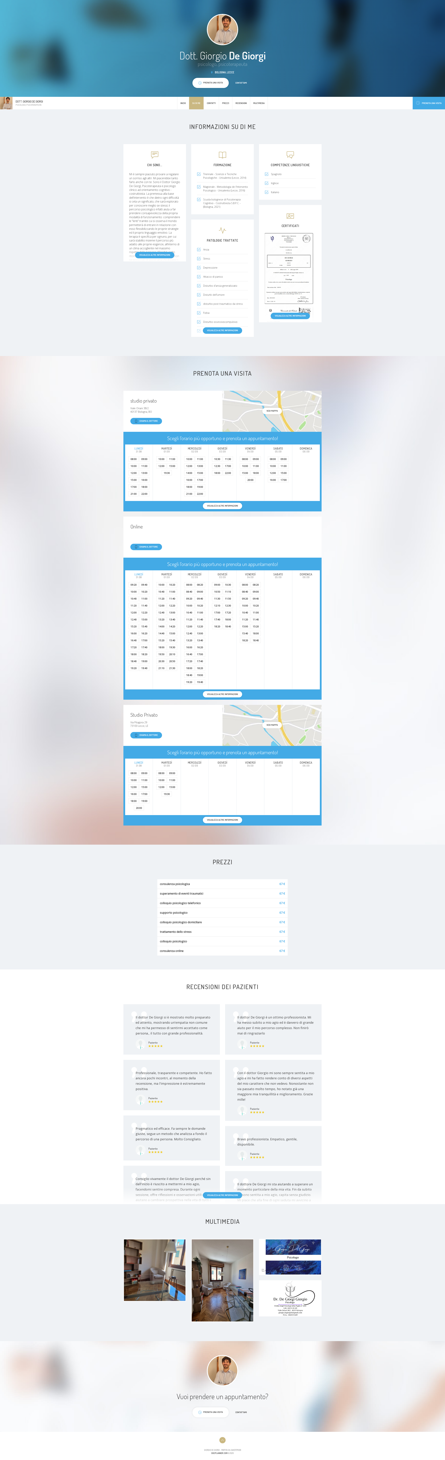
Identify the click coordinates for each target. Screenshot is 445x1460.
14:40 (161, 633)
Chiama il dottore (148, 420)
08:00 (134, 459)
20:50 (172, 661)
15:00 (134, 480)
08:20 (200, 584)
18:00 (144, 486)
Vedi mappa (272, 410)
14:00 (189, 473)
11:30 (228, 459)
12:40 (134, 619)
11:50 (228, 598)
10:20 (144, 591)
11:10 (228, 591)
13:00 (144, 473)
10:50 (217, 591)
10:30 (217, 459)
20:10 (172, 654)
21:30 (172, 668)
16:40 (134, 640)
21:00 (134, 493)
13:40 (172, 619)
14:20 (172, 626)
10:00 (134, 466)
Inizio (183, 103)
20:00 (250, 480)
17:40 (144, 647)
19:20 (134, 668)
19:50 (161, 654)
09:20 (134, 584)
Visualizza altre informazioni (154, 254)
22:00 (144, 493)
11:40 (144, 605)
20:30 (161, 661)
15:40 (144, 626)
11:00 (144, 466)
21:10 (161, 668)
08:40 (189, 591)
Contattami (241, 82)
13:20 (161, 619)
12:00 (134, 473)
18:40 (134, 661)
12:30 (217, 466)
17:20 (134, 647)
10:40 (134, 598)
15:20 (134, 626)
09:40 (144, 584)
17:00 (134, 486)
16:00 (144, 480)
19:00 (200, 486)
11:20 (134, 605)
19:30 (167, 473)
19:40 (144, 668)
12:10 (217, 605)
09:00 (144, 459)
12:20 (144, 612)
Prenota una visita (432, 103)
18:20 (144, 654)
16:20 (144, 633)
